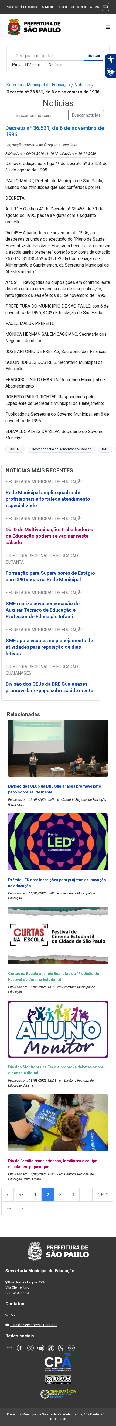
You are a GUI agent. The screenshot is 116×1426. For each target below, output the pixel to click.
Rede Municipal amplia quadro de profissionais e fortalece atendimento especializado (48, 499)
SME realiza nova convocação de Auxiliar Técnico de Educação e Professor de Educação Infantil (43, 610)
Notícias (55, 64)
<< (21, 1194)
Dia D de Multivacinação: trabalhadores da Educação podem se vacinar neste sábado (49, 536)
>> (8, 1208)
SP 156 (94, 6)
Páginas (34, 64)
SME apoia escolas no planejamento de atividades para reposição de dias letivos (49, 647)
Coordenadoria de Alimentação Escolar (61, 449)
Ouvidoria (48, 6)
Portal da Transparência (72, 6)
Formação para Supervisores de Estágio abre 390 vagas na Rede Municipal (50, 576)
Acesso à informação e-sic (23, 6)
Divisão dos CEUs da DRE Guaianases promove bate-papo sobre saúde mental (50, 687)
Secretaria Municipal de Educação (38, 84)
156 (12, 1315)
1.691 (103, 1194)
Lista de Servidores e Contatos (33, 1325)
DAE (105, 449)
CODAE (15, 449)
